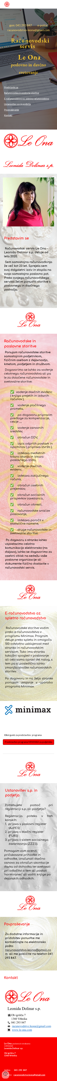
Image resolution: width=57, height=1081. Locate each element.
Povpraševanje (11, 110)
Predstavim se (11, 87)
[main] (28, 28)
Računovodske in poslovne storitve (21, 93)
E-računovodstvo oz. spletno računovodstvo (26, 98)
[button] (5, 1075)
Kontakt (8, 115)
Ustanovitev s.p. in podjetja (17, 104)
